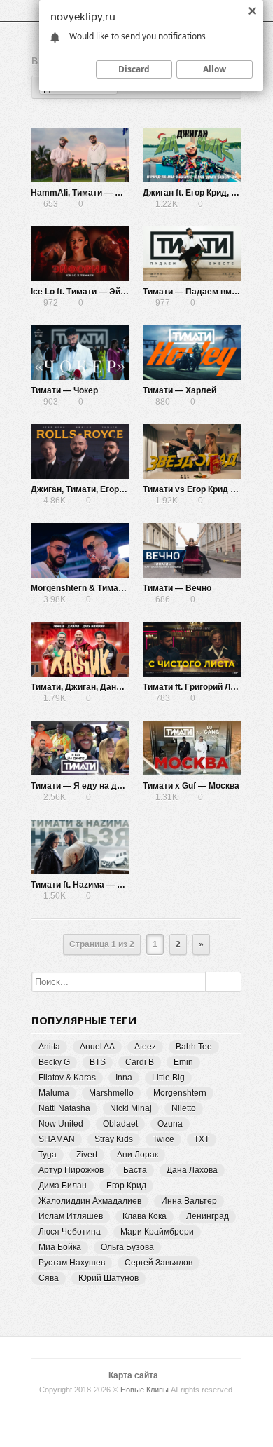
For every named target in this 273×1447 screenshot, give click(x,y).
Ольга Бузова (127, 1247)
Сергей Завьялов (158, 1263)
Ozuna (170, 1124)
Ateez (145, 1047)
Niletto (184, 1108)
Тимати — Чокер (64, 390)
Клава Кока (144, 1216)
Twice (163, 1139)
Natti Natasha (64, 1108)
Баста (135, 1170)
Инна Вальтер (189, 1201)
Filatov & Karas (67, 1077)
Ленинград (207, 1216)
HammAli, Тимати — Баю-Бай (91, 193)
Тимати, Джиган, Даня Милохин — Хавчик (116, 687)
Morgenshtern (179, 1093)
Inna (123, 1077)
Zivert (86, 1155)
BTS (98, 1062)
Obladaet (120, 1124)
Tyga (47, 1155)
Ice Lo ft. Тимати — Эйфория (89, 292)
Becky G (54, 1062)
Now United (60, 1124)
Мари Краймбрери (157, 1232)
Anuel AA (97, 1047)
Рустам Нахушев (71, 1263)
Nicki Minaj (131, 1108)
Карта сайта (133, 1375)
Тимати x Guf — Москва (191, 786)
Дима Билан (62, 1185)
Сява (48, 1278)
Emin (183, 1062)
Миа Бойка (59, 1247)
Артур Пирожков (71, 1170)
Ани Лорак (137, 1155)
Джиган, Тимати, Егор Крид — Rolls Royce (116, 489)
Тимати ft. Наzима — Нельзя (89, 885)
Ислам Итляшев (70, 1216)
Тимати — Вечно (177, 588)
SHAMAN (56, 1139)
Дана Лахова (192, 1170)
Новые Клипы (144, 1389)
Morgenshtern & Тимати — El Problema (109, 588)
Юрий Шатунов (108, 1278)
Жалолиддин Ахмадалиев (89, 1201)
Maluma (53, 1093)
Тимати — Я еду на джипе (84, 786)
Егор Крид (126, 1185)
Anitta (49, 1047)
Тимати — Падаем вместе (197, 292)
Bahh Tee (194, 1047)
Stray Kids (113, 1139)
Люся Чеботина (69, 1232)
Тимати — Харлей (179, 390)
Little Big (168, 1077)
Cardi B (139, 1062)
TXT (201, 1139)
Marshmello (111, 1093)
